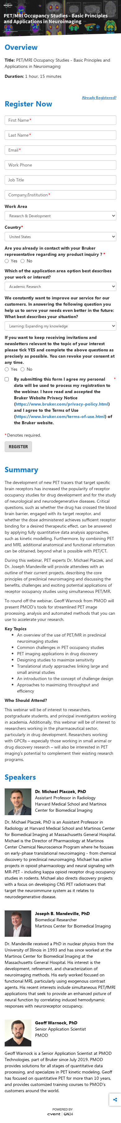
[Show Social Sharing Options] (115, 1099)
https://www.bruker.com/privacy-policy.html (62, 404)
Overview (21, 47)
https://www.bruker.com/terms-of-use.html (60, 416)
